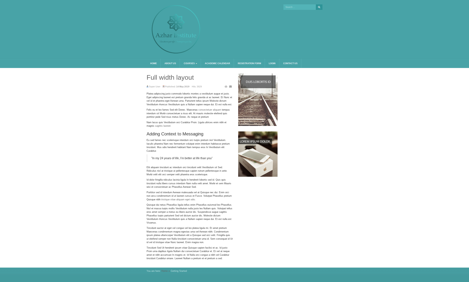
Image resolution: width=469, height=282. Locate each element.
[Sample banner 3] (258, 99)
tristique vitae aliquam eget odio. (178, 199)
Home (153, 63)
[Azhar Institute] (175, 29)
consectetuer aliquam (209, 109)
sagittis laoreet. (163, 125)
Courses (189, 63)
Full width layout (170, 77)
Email (230, 86)
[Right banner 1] (258, 153)
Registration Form (249, 63)
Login (272, 63)
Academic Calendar (217, 63)
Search (319, 7)
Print (226, 86)
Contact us (290, 63)
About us (170, 63)
